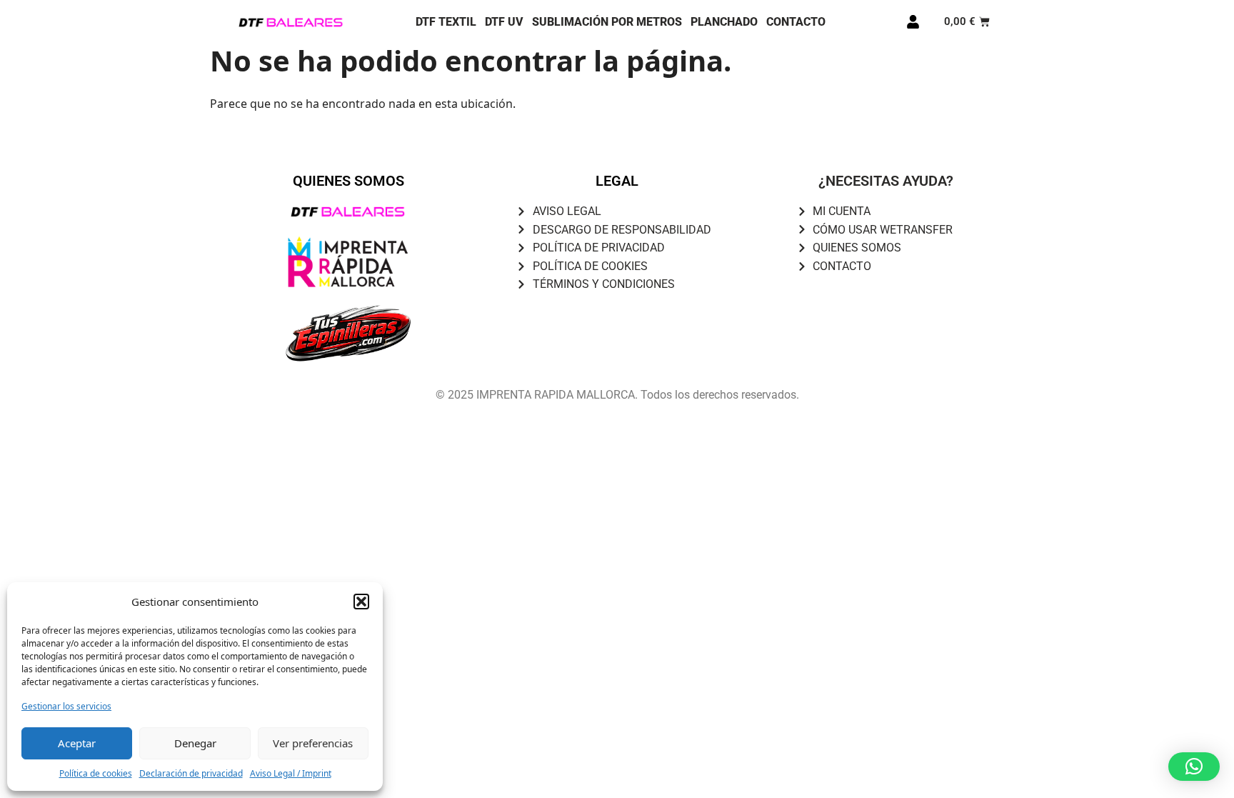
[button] (361, 601)
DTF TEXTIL (446, 22)
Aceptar (77, 743)
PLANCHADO (724, 22)
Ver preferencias (313, 743)
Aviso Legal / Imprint (290, 773)
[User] (912, 22)
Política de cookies (95, 773)
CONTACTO (796, 22)
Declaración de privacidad (191, 773)
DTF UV (504, 22)
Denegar (195, 743)
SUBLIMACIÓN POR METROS (607, 22)
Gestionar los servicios (66, 706)
